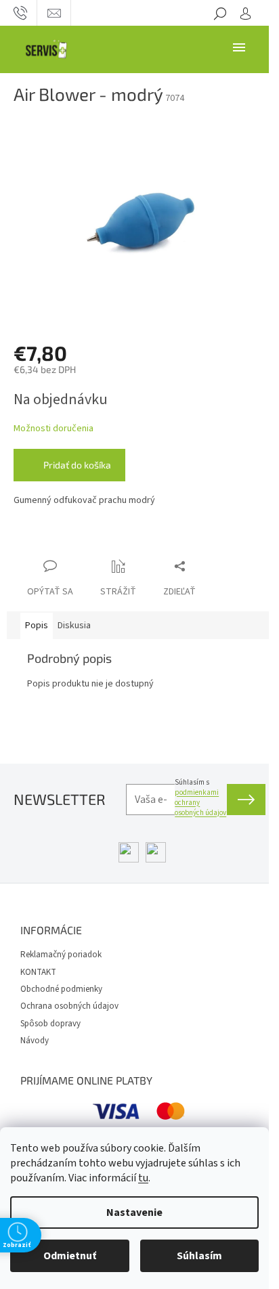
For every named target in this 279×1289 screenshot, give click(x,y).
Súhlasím (199, 1255)
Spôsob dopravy (50, 1024)
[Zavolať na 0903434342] (20, 13)
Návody (34, 1040)
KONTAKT (38, 972)
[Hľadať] (220, 13)
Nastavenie (134, 1212)
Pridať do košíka (77, 465)
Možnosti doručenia (53, 428)
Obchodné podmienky (61, 989)
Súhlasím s (200, 797)
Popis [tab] (36, 625)
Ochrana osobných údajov (69, 1006)
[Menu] (239, 47)
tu (143, 1178)
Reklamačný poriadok (61, 954)
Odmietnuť (69, 1255)
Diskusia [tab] (74, 625)
